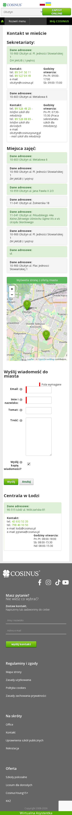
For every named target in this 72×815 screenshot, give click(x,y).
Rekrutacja (12, 748)
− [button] (12, 294)
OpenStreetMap (46, 359)
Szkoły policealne (16, 777)
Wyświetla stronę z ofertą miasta (37, 280)
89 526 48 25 (23, 108)
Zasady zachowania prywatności (26, 696)
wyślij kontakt (21, 644)
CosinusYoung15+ (17, 793)
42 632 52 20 (20, 521)
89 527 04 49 (23, 75)
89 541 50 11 (23, 72)
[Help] (21, 389)
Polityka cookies (16, 688)
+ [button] (12, 289)
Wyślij (11, 481)
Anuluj (26, 481)
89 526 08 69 (23, 119)
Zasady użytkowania (18, 680)
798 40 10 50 (20, 525)
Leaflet (30, 359)
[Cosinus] (12, 4)
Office (9, 724)
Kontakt (11, 732)
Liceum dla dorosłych (19, 785)
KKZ (8, 801)
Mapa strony (14, 672)
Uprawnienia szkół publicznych (24, 740)
